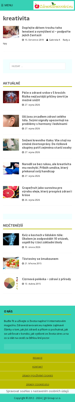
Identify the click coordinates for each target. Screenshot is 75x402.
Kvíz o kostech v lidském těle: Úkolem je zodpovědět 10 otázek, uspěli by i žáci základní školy (45, 239)
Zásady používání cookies (37, 375)
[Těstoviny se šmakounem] (11, 263)
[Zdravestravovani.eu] (53, 5)
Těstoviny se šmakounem (40, 259)
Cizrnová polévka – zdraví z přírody (46, 279)
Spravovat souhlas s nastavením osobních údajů (37, 391)
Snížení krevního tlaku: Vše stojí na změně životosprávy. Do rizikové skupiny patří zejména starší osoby (47, 144)
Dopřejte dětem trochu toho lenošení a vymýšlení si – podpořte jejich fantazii (46, 31)
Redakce (37, 357)
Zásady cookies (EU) (37, 384)
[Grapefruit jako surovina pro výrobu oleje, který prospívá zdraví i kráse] (11, 192)
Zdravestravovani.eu (29, 325)
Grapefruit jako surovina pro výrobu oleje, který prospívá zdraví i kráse (47, 191)
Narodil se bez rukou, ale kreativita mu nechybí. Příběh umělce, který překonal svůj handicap (46, 168)
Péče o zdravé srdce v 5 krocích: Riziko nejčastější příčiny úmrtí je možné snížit (45, 96)
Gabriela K (54, 39)
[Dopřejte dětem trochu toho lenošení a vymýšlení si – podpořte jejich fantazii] (11, 32)
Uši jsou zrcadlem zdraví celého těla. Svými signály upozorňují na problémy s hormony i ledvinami (45, 120)
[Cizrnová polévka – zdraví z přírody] (11, 283)
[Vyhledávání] (37, 66)
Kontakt (37, 366)
